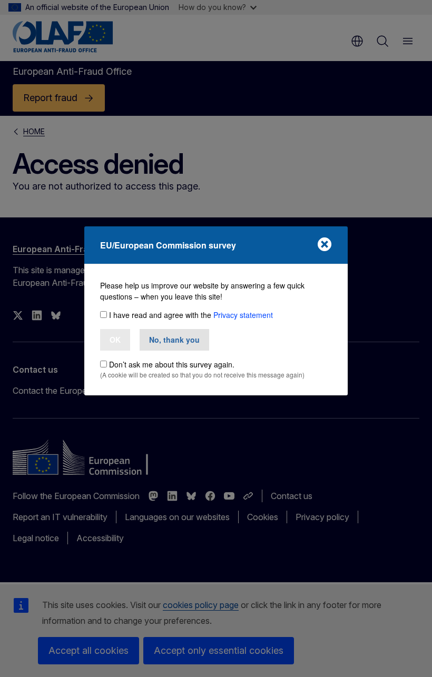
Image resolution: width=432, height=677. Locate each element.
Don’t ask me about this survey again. (171, 364)
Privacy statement (243, 315)
